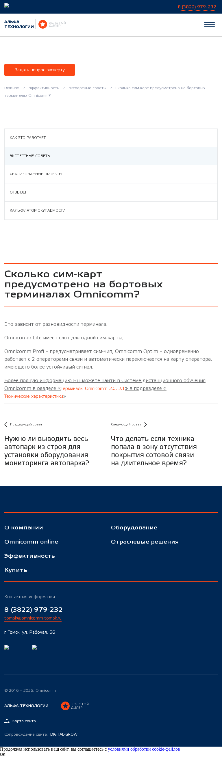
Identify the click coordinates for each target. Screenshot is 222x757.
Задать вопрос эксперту (39, 69)
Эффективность (43, 88)
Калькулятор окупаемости (37, 211)
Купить (15, 570)
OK (2, 754)
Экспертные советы (87, 88)
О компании (23, 528)
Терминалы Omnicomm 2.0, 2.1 (93, 388)
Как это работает (28, 138)
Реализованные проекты (36, 174)
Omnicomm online (31, 542)
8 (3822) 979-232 (33, 610)
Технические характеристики (33, 396)
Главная (11, 88)
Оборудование (134, 528)
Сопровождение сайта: (40, 734)
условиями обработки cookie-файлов (144, 749)
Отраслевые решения (145, 542)
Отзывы (18, 192)
